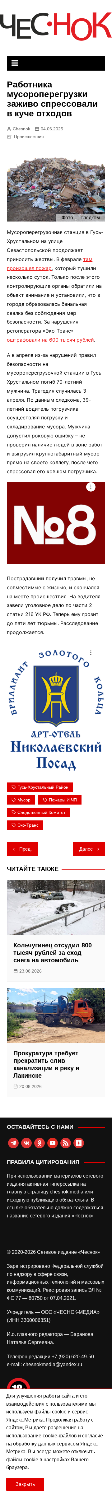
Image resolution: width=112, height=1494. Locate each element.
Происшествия (29, 136)
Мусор (23, 799)
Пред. (25, 849)
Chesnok (21, 128)
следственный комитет (41, 812)
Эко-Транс (28, 825)
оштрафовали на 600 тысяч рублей (50, 340)
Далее (86, 849)
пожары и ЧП (63, 799)
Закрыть (25, 1484)
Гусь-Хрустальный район (42, 787)
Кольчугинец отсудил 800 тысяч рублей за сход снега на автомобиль (52, 953)
